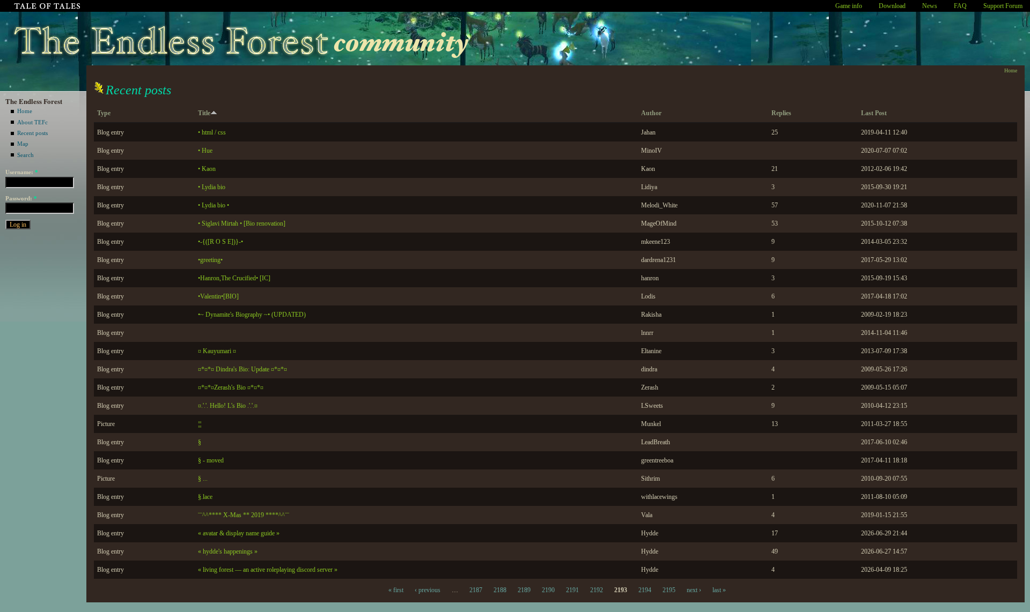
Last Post (874, 113)
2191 (572, 590)
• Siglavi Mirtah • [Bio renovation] (241, 223)
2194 (644, 590)
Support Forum (1002, 6)
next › (694, 590)
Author (651, 113)
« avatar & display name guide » (238, 533)
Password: (21, 198)
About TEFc (32, 122)
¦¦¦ (199, 424)
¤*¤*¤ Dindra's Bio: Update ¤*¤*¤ (242, 369)
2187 (475, 590)
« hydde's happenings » (228, 551)
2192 (596, 590)
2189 (524, 590)
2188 (500, 590)
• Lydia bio (211, 187)
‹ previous (427, 590)
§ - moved (211, 460)
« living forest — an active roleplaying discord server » (267, 569)
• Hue (205, 150)
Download (892, 6)
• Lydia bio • (213, 205)
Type (104, 113)
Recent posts (32, 133)
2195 (669, 590)
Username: (21, 172)
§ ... (203, 478)
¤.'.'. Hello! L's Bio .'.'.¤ (228, 405)
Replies (781, 113)
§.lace (205, 497)
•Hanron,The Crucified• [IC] (234, 278)
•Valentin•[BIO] (218, 296)
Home (24, 111)
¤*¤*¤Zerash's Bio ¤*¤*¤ (230, 387)
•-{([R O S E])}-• (220, 241)
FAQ (960, 6)
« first (395, 590)
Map (22, 143)
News (929, 6)
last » (719, 590)
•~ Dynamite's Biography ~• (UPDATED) (252, 314)
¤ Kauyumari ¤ (217, 351)
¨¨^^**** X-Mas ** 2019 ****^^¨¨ (243, 515)
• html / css (212, 132)
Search (25, 155)
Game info (848, 6)
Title (204, 113)
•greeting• (210, 260)
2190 (548, 590)
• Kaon (207, 169)
